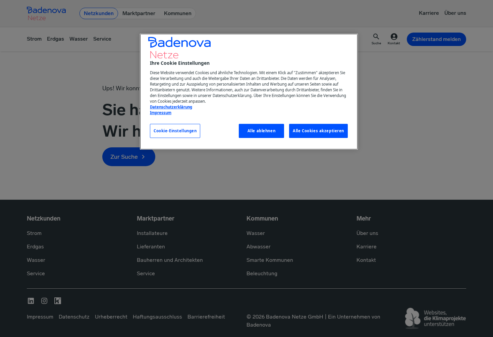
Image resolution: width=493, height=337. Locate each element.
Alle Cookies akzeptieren (318, 130)
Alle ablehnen (261, 130)
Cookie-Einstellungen (175, 130)
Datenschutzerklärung (171, 106)
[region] (249, 92)
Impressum (160, 112)
